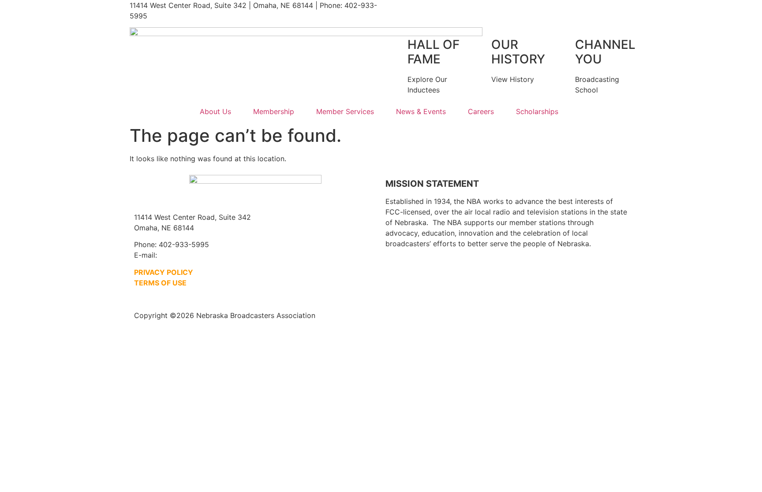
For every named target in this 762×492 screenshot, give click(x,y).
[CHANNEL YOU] (564, 45)
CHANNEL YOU (605, 52)
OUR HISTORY (518, 52)
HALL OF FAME (433, 52)
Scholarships (537, 111)
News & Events (421, 111)
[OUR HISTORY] (480, 45)
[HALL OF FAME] (396, 45)
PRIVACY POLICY (163, 272)
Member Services (345, 111)
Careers (481, 111)
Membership (273, 111)
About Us (215, 111)
